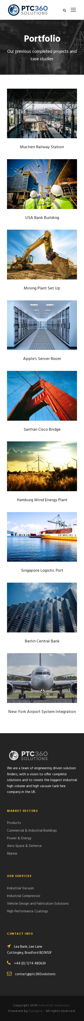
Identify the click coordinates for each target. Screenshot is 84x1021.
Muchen (34, 125)
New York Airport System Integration (42, 680)
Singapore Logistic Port (42, 538)
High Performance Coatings (27, 911)
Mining (35, 264)
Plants (49, 264)
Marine (12, 853)
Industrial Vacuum (20, 888)
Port (50, 549)
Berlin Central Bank (42, 609)
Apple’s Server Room (42, 327)
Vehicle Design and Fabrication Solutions (38, 904)
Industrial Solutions (53, 1005)
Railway (50, 125)
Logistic (36, 549)
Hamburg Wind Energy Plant (42, 468)
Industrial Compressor (23, 896)
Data (34, 334)
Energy (34, 478)
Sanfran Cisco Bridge (42, 398)
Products (14, 823)
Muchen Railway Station (42, 115)
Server (48, 334)
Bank (34, 193)
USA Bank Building (42, 186)
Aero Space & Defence (24, 846)
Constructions (48, 617)
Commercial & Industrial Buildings (32, 830)
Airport (29, 690)
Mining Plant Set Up (42, 257)
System (47, 193)
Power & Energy (19, 838)
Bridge (31, 405)
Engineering (49, 405)
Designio (36, 1011)
